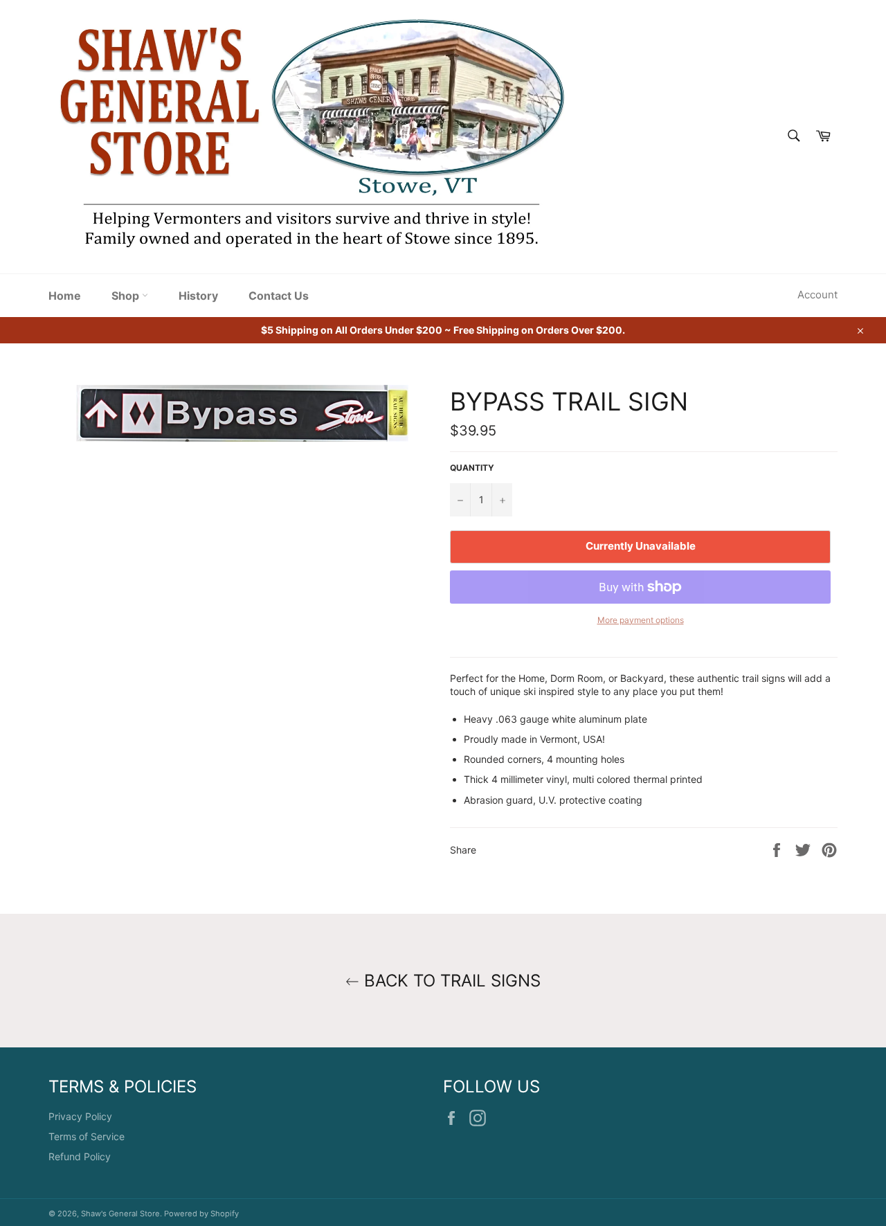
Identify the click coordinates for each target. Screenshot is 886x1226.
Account (817, 294)
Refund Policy (79, 1156)
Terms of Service (86, 1136)
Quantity (472, 467)
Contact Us (278, 296)
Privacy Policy (80, 1116)
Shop (126, 296)
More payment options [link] (640, 620)
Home (64, 296)
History (198, 296)
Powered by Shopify (201, 1213)
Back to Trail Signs (450, 981)
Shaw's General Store (120, 1213)
